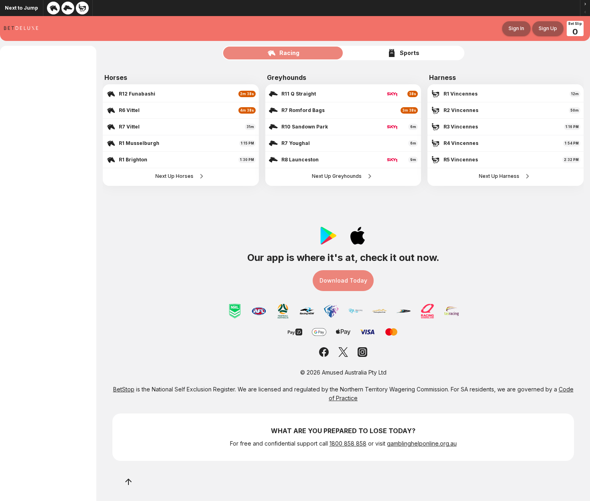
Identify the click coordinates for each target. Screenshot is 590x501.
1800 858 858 (348, 443)
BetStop (123, 389)
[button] (585, 4)
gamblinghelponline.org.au (422, 443)
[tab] (283, 53)
